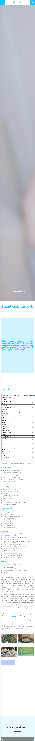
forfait (14, 616)
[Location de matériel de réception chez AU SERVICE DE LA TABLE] (26, 653)
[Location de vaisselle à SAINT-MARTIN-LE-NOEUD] (9, 640)
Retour (8, 662)
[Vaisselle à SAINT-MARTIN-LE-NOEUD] (26, 640)
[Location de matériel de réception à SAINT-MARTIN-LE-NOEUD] (9, 653)
